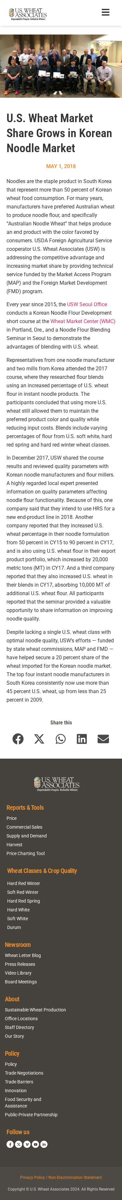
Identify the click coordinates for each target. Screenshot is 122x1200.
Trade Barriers (19, 1081)
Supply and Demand (27, 835)
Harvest (14, 844)
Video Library (18, 973)
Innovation (16, 1090)
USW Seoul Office (87, 304)
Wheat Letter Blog (23, 955)
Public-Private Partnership (31, 1114)
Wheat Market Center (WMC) (82, 321)
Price (12, 818)
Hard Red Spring (23, 901)
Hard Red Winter (23, 883)
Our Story (14, 1036)
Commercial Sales (24, 827)
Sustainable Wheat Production (35, 1009)
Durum (14, 927)
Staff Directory (19, 1027)
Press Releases (20, 964)
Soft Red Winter (22, 892)
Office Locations (21, 1018)
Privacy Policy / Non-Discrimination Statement (61, 1177)
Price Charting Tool (26, 853)
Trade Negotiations (24, 1073)
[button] (18, 739)
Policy (11, 1064)
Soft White (17, 918)
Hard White (18, 909)
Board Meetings (21, 981)
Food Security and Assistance (23, 1102)
